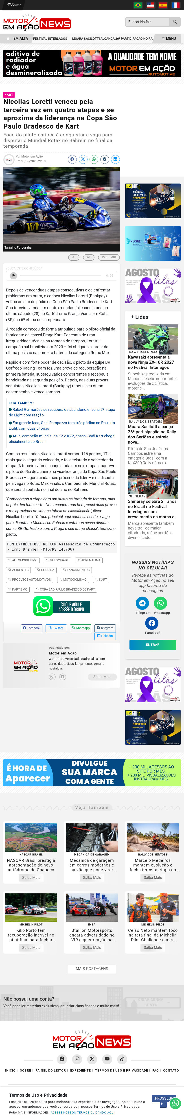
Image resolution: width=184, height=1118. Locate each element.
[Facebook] (62, 677)
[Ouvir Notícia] (13, 275)
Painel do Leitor (50, 1070)
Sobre (25, 1070)
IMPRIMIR (109, 257)
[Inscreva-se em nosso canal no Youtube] (107, 1059)
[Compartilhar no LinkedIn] (115, 159)
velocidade (59, 560)
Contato (171, 1070)
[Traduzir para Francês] (176, 5)
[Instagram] (52, 677)
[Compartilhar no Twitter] (83, 159)
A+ (89, 257)
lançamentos (78, 570)
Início (10, 1070)
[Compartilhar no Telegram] (104, 159)
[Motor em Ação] (37, 22)
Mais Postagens (92, 969)
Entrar (15, 5)
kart (103, 579)
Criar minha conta (151, 1002)
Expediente (80, 1070)
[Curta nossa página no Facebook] (62, 1059)
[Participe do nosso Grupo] (61, 607)
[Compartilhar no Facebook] (72, 159)
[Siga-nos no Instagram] (77, 1059)
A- (73, 257)
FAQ (155, 1070)
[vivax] (153, 243)
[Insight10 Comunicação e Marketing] (153, 201)
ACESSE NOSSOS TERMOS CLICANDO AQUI (83, 1112)
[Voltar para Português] (138, 5)
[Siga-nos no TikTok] (122, 1059)
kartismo (19, 589)
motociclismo (75, 579)
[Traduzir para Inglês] (151, 5)
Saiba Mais (102, 677)
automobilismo (24, 560)
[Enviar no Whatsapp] (94, 159)
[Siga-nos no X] (92, 1059)
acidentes (19, 570)
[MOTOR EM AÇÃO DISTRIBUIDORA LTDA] (92, 63)
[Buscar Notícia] (175, 22)
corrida (47, 570)
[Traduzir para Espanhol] (163, 5)
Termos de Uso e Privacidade (121, 1070)
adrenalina (90, 560)
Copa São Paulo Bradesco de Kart (67, 589)
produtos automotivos (31, 579)
